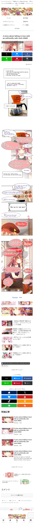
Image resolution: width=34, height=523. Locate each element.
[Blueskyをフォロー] (9, 397)
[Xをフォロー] (25, 392)
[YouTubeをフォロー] (25, 397)
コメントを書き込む (17, 495)
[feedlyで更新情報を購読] (9, 405)
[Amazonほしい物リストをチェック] (25, 401)
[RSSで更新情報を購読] (25, 405)
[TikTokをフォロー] (9, 401)
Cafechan (5, 365)
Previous (15, 297)
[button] (27, 59)
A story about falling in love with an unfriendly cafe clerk (16, 363)
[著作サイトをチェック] (9, 392)
